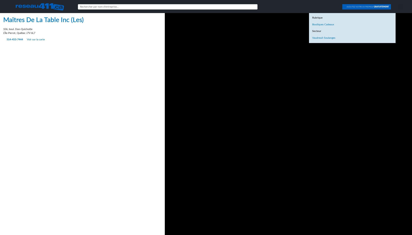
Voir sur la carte (36, 39)
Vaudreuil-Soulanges (323, 38)
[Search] (254, 6)
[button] (400, 7)
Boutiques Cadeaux (323, 24)
